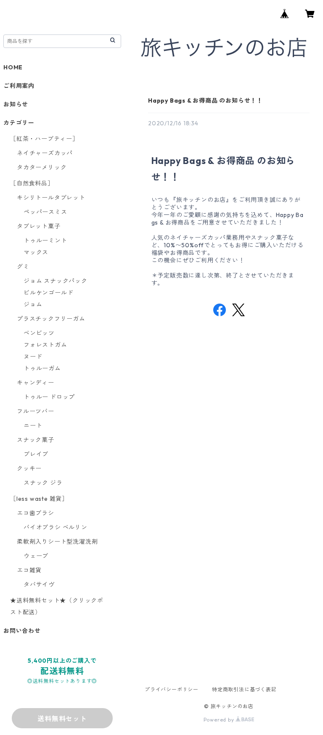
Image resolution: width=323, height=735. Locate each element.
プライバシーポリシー (172, 689)
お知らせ (15, 104)
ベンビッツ (39, 333)
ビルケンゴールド (48, 292)
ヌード (33, 356)
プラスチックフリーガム (51, 319)
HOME (13, 67)
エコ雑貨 (29, 570)
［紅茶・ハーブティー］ (44, 139)
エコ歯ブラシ (35, 513)
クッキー (29, 468)
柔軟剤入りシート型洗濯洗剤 (57, 541)
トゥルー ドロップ (49, 397)
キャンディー (35, 382)
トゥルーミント (45, 240)
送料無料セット (62, 718)
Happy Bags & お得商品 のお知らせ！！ (205, 100)
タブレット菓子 (39, 226)
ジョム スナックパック (55, 281)
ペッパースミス (45, 212)
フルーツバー (35, 411)
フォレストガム (45, 345)
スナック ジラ (43, 482)
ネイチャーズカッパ (45, 153)
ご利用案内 (18, 86)
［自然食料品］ (32, 183)
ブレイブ (36, 454)
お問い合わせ (22, 631)
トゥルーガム (42, 368)
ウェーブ (36, 556)
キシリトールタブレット (51, 197)
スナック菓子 (35, 440)
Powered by (220, 719)
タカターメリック (41, 167)
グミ (23, 266)
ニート (33, 425)
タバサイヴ (39, 584)
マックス (36, 252)
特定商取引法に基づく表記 (244, 689)
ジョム (33, 304)
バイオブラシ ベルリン (55, 527)
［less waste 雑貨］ (39, 498)
